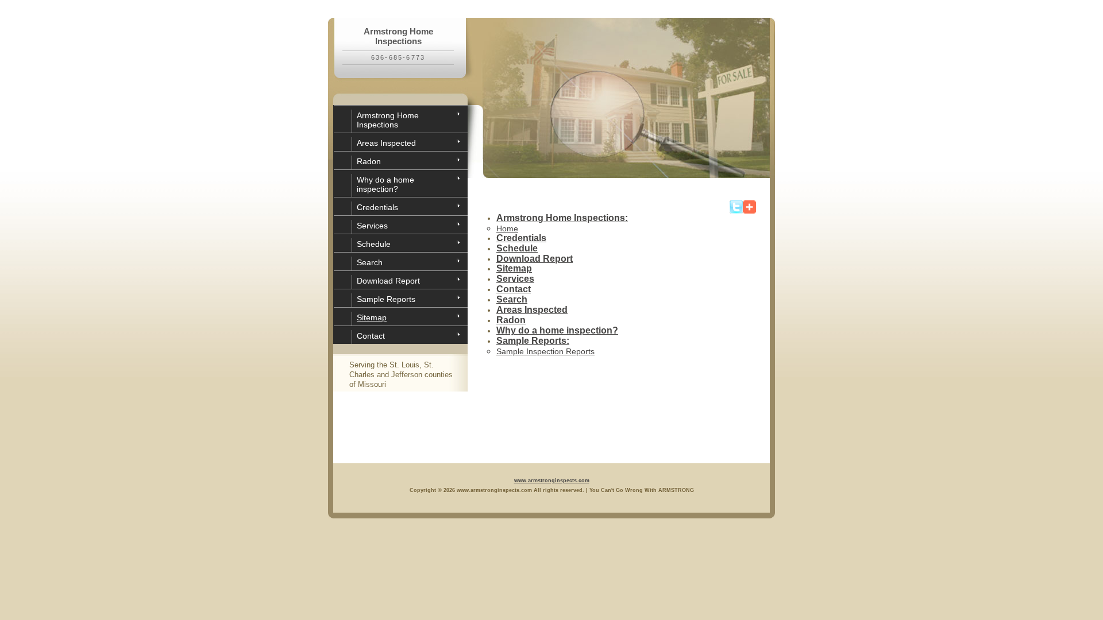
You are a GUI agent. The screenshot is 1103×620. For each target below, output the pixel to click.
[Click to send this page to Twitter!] (736, 211)
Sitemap (372, 317)
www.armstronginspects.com (551, 480)
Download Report (388, 280)
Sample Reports (386, 299)
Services (372, 225)
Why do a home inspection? (385, 184)
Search (370, 262)
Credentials (377, 207)
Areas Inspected (386, 143)
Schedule (374, 244)
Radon (369, 161)
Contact (371, 335)
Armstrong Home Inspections (388, 120)
